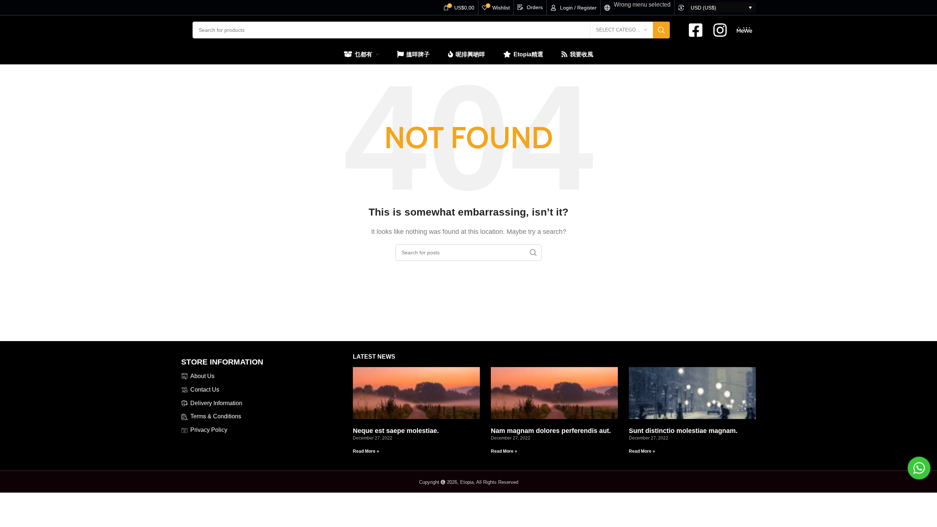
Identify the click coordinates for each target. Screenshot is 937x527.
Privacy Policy (208, 430)
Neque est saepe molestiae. (396, 430)
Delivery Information (216, 403)
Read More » (366, 451)
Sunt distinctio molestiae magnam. (683, 430)
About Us (202, 376)
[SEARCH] (661, 30)
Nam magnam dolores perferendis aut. (551, 430)
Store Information (222, 362)
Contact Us (204, 389)
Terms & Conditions (215, 416)
